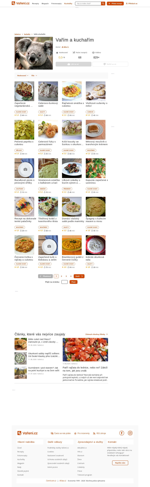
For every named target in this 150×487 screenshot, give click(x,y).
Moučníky (91, 150)
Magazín (45, 3)
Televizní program (84, 475)
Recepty (35, 3)
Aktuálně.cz (82, 448)
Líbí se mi (75, 64)
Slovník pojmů (23, 471)
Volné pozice (52, 467)
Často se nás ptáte (62, 433)
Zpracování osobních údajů (58, 463)
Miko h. (66, 47)
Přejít (73, 282)
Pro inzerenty (84, 433)
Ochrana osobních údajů (57, 459)
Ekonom (80, 455)
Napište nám (120, 463)
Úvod (19, 448)
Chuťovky (19, 189)
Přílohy (19, 150)
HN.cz (79, 452)
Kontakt (20, 475)
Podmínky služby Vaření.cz (58, 448)
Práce (79, 471)
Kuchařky (68, 3)
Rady (19, 467)
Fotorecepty (56, 3)
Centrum (80, 463)
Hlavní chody (21, 112)
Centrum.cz (51, 480)
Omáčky (43, 189)
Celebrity (80, 467)
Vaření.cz (18, 34)
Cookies (50, 452)
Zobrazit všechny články (95, 334)
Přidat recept (117, 3)
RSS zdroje (101, 433)
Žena (79, 459)
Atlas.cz (63, 480)
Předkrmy (67, 189)
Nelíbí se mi (111, 64)
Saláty (42, 112)
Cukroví (90, 112)
